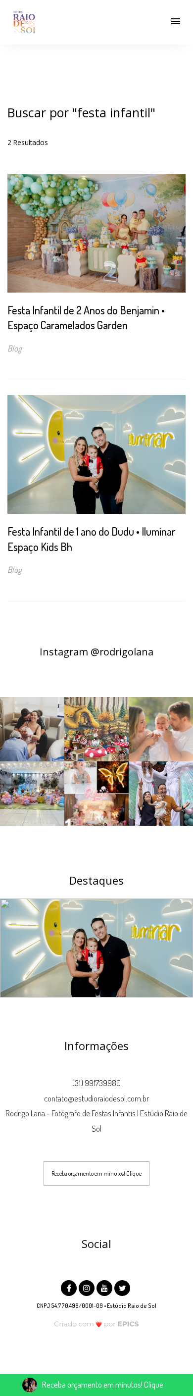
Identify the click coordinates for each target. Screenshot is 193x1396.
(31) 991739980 (96, 1083)
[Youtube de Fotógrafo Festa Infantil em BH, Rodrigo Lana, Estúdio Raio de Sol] (105, 1287)
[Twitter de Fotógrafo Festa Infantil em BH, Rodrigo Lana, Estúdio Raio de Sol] (123, 1287)
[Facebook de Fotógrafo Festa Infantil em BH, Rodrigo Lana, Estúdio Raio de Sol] (70, 1287)
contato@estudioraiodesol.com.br (96, 1098)
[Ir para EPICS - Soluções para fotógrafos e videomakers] (96, 1324)
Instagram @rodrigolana (96, 651)
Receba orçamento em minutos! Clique (96, 1173)
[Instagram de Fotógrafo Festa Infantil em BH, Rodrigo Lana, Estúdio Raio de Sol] (87, 1287)
